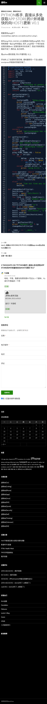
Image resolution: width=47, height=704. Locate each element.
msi (31, 462)
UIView (25, 464)
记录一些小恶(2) (6, 255)
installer (28, 459)
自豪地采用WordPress (7, 701)
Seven (3, 617)
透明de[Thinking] (6, 518)
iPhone (35, 458)
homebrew (21, 459)
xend (8, 467)
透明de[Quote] (6, 506)
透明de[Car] (5, 482)
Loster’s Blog (5, 613)
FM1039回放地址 (7, 552)
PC (37, 462)
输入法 (15, 469)
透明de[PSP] (5, 502)
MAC (28, 462)
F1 (16, 459)
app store (5, 459)
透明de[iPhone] (6, 490)
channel (11, 459)
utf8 (28, 464)
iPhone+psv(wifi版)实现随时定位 (21, 579)
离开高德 (4, 556)
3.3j (2, 459)
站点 (3, 354)
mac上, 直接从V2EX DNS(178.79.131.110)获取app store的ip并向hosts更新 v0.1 (23, 245)
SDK (8, 464)
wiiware (36, 464)
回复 (6, 286)
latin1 (17, 462)
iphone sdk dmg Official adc (8, 462)
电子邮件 (5, 345)
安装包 (32, 467)
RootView (3, 464)
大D (2, 579)
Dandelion (4, 605)
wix (40, 464)
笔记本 (6, 469)
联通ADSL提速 (6, 544)
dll (14, 459)
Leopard (23, 462)
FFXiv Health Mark (7, 548)
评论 (3, 363)
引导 (35, 467)
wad (33, 464)
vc (30, 464)
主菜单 (44, 2)
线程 (9, 469)
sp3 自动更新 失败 (14, 464)
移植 (42, 467)
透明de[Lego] (5, 494)
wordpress (4, 467)
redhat (40, 462)
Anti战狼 (4, 601)
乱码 (25, 467)
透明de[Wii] (28, 469)
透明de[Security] (6, 510)
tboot (21, 464)
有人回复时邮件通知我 (11, 399)
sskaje (3, 621)
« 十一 (4, 444)
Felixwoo (4, 609)
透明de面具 (16, 27)
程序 (2, 469)
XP (11, 467)
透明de (4, 3)
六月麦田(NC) (5, 625)
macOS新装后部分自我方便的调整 (12, 541)
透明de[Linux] (21, 469)
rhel (43, 462)
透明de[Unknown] (7, 522)
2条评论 (26, 27)
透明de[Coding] (6, 11)
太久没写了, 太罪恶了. (22, 583)
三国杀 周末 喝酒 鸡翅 (18, 467)
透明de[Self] (17, 11)
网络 (12, 469)
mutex (34, 462)
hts (25, 459)
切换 (28, 467)
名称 (3, 336)
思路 (38, 467)
